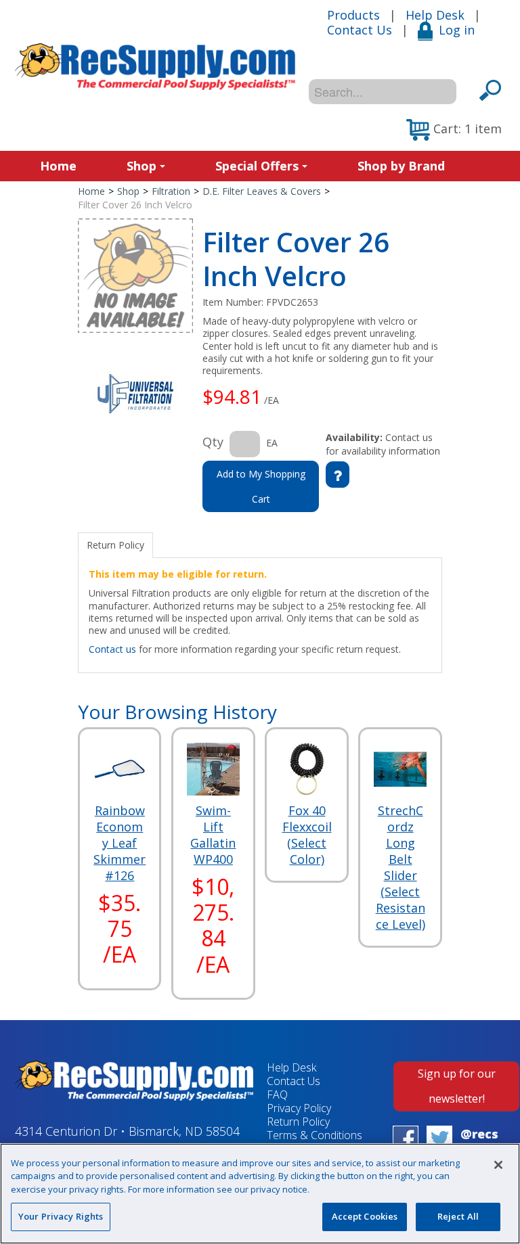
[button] (454, 130)
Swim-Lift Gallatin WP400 (213, 834)
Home (58, 166)
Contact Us (359, 30)
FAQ (277, 1094)
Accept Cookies (365, 1216)
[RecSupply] (155, 66)
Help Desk (435, 15)
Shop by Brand (401, 166)
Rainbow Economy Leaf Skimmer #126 (119, 842)
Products (353, 15)
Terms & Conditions (314, 1135)
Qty (212, 441)
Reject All (458, 1216)
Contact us (112, 649)
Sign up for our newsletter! (457, 1086)
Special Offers (257, 166)
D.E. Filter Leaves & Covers (261, 191)
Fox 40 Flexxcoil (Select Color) (307, 834)
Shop (141, 166)
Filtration (171, 191)
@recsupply (479, 1141)
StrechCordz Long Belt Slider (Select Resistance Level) (400, 867)
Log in (457, 30)
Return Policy (298, 1121)
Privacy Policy (299, 1108)
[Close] (498, 1165)
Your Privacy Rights (60, 1216)
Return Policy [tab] (115, 544)
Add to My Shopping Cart (261, 486)
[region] (260, 1193)
